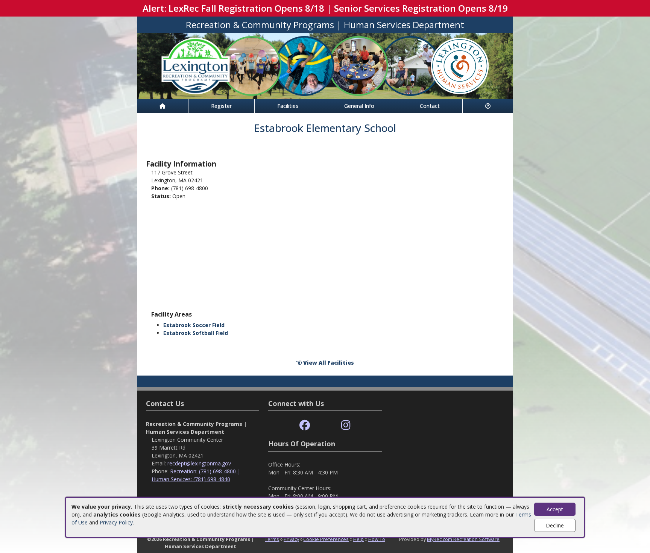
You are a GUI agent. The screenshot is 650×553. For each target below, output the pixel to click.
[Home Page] (162, 106)
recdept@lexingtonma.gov (199, 463)
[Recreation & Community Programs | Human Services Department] (325, 65)
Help (358, 539)
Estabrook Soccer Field (194, 325)
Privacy (291, 539)
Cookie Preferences (326, 539)
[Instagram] (346, 425)
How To (376, 539)
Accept (555, 509)
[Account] (488, 106)
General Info (359, 105)
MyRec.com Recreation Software (463, 539)
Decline (555, 525)
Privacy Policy (116, 522)
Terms (272, 539)
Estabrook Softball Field (195, 332)
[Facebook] (304, 425)
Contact (430, 105)
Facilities (287, 105)
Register (221, 105)
